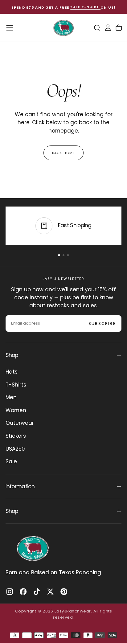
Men (11, 397)
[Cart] (119, 28)
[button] (10, 28)
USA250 (15, 449)
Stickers (16, 436)
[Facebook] (23, 592)
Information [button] (20, 486)
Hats (12, 371)
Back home (63, 152)
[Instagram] (10, 592)
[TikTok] (37, 592)
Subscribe (102, 323)
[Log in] (108, 28)
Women (16, 410)
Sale (11, 461)
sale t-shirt (85, 7)
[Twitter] (50, 592)
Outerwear (20, 423)
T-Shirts (16, 384)
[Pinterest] (64, 592)
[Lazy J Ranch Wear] (33, 548)
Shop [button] (12, 355)
